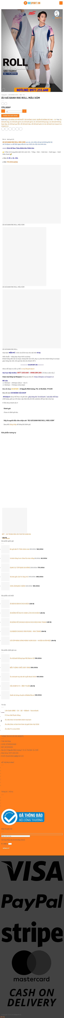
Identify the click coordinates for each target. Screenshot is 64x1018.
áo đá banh (41, 397)
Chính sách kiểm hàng (8, 785)
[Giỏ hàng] (61, 3)
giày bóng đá (32, 397)
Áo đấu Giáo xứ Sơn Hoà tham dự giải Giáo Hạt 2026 (22, 724)
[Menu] (2, 3)
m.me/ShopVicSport (27, 369)
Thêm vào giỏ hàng (10, 115)
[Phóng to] (3, 89)
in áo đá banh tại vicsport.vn (52, 124)
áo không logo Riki (14, 124)
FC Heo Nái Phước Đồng (12, 715)
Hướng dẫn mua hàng (8, 770)
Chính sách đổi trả (7, 782)
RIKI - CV (22, 95)
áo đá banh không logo (41, 122)
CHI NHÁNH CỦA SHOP (18, 393)
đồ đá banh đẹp (25, 124)
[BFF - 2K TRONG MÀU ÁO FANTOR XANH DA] (14, 520)
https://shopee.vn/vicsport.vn (44, 377)
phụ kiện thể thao (52, 397)
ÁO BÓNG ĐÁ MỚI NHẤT (16, 119)
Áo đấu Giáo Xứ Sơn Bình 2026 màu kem (18, 720)
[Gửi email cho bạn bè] (13, 129)
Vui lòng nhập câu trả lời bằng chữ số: (13, 840)
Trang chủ (4, 95)
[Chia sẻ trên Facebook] (6, 129)
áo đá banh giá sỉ (27, 122)
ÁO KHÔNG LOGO (13, 95)
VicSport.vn (8, 144)
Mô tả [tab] (4, 139)
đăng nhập (13, 424)
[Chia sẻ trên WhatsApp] (3, 129)
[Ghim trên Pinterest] (17, 129)
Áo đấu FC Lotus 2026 (12, 729)
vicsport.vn (4, 126)
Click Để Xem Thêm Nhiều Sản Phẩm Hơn (20, 148)
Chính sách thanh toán (8, 776)
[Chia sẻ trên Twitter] (10, 129)
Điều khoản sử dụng (7, 767)
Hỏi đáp (3, 803)
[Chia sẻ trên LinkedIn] (20, 129)
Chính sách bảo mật (7, 773)
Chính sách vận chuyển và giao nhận (12, 779)
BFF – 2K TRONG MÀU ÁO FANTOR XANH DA (16, 534)
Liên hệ (3, 806)
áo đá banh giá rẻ (15, 122)
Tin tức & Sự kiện (6, 800)
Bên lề (3, 797)
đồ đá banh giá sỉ (36, 124)
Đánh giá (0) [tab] (10, 139)
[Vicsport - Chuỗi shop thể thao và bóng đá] (32, 3)
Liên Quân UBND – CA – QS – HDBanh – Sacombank (21, 710)
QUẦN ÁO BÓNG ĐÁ (43, 119)
